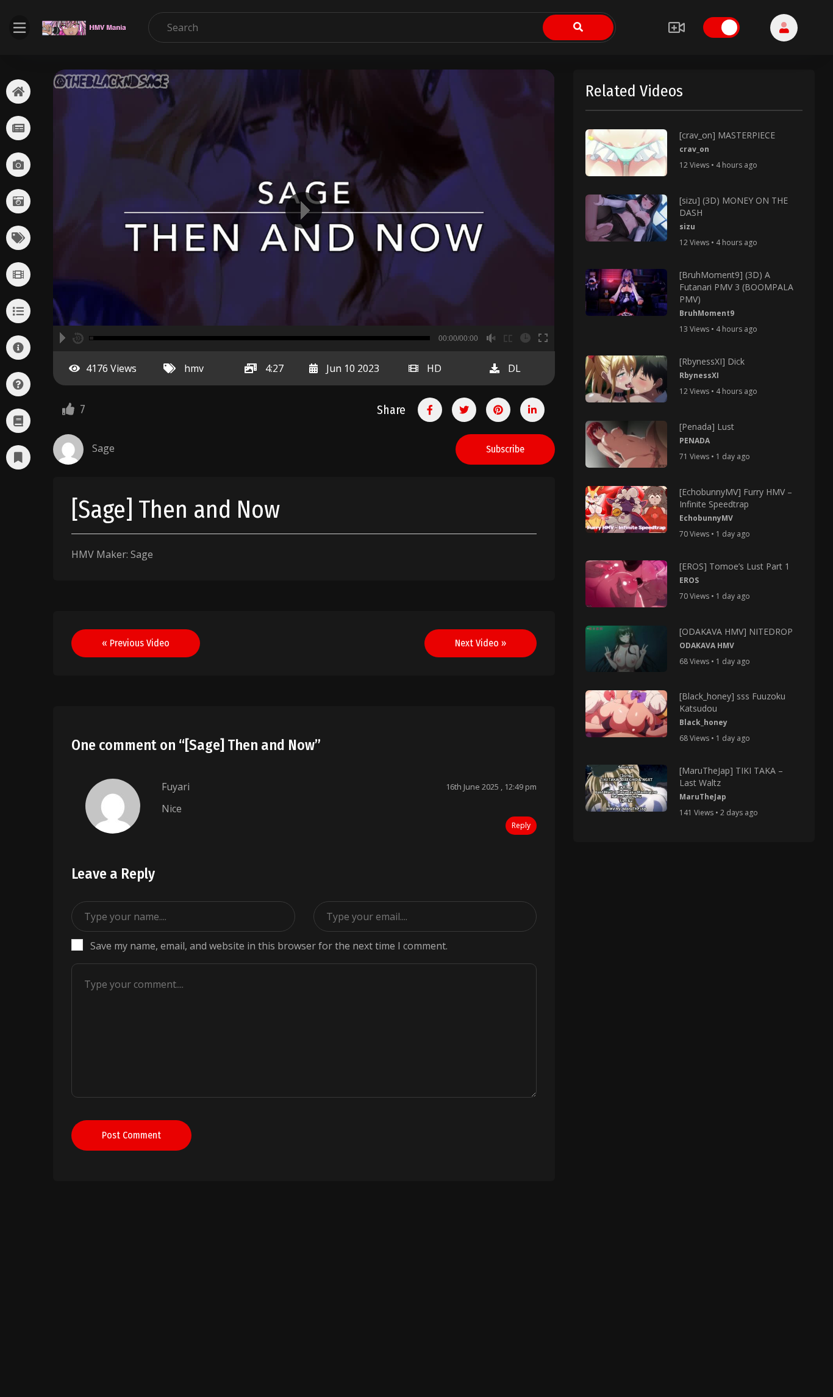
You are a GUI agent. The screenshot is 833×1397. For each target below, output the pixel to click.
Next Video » (480, 643)
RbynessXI (699, 375)
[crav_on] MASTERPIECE (727, 135)
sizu (687, 226)
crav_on (694, 149)
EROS (689, 580)
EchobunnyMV (706, 518)
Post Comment (131, 1135)
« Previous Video (136, 643)
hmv (194, 368)
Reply (521, 825)
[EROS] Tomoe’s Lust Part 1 (734, 566)
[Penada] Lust (706, 426)
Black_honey (703, 722)
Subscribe (505, 449)
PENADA (694, 440)
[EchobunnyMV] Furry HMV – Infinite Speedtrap (735, 498)
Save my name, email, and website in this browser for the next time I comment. (269, 945)
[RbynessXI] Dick (712, 361)
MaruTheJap (702, 796)
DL (514, 368)
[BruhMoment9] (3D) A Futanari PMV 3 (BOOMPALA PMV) (736, 287)
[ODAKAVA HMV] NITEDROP (736, 631)
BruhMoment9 (706, 313)
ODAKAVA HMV (706, 645)
